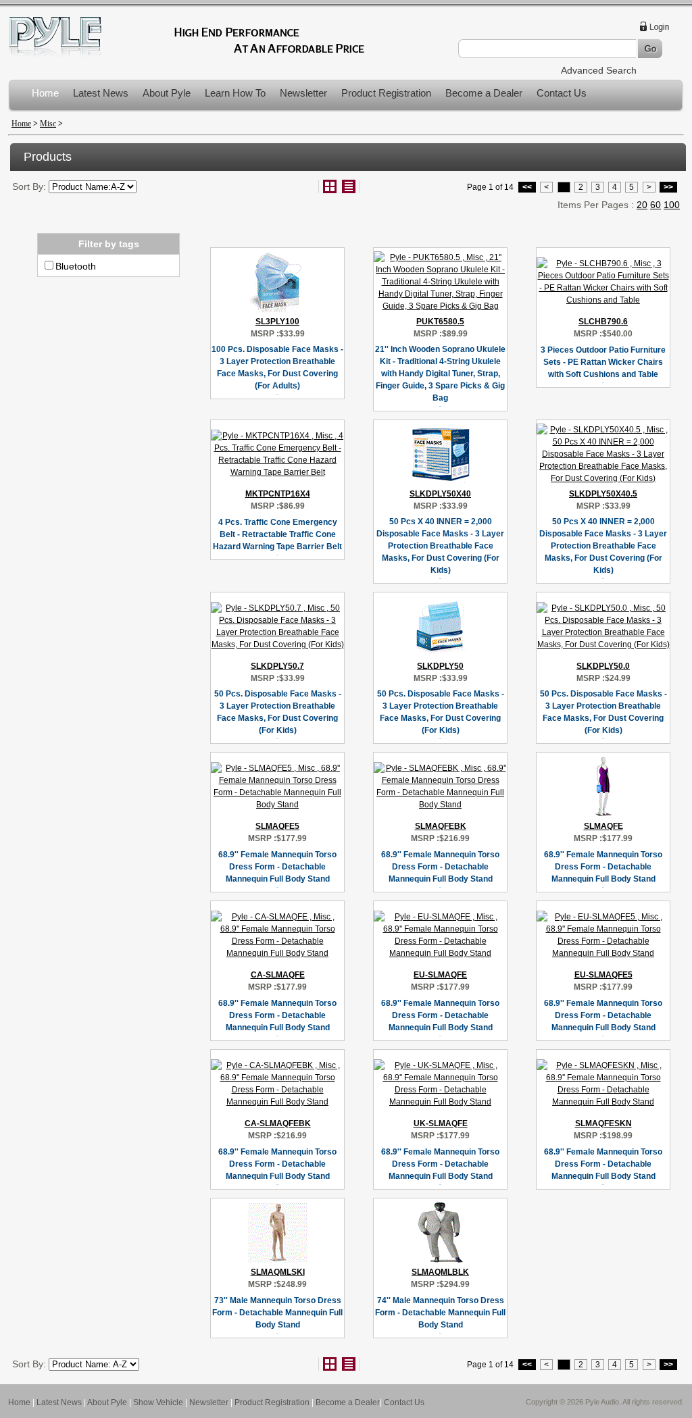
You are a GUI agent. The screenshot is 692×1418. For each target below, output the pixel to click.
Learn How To (235, 93)
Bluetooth (75, 266)
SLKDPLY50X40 (440, 494)
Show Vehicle (158, 1402)
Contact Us (562, 93)
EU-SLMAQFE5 (603, 975)
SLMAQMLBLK (440, 1272)
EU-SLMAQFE (440, 975)
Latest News (100, 93)
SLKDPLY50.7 (277, 666)
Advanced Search (599, 70)
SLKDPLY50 (440, 666)
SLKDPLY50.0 (603, 666)
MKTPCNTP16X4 (277, 494)
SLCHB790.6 (603, 321)
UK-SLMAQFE (441, 1123)
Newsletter (303, 93)
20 (642, 204)
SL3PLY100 (277, 321)
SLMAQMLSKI (278, 1272)
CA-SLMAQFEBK (278, 1123)
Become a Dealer (483, 93)
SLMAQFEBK (440, 826)
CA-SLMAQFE (278, 975)
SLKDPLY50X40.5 (603, 494)
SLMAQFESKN (603, 1123)
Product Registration (386, 93)
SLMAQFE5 (277, 826)
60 (655, 204)
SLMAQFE (603, 826)
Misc (48, 123)
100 (672, 204)
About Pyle (167, 93)
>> (668, 187)
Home (45, 93)
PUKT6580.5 (440, 321)
